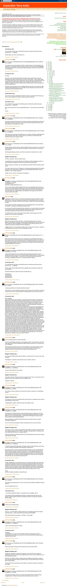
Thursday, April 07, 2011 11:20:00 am (12, 488)
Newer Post (3, 582)
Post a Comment (5, 580)
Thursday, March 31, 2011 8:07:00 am (12, 335)
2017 (49, 61)
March (50, 82)
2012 (49, 68)
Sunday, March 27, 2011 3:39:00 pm (12, 194)
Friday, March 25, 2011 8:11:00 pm (11, 71)
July (50, 77)
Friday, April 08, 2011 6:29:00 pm (11, 500)
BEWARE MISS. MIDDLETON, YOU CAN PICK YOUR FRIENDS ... (57, 96)
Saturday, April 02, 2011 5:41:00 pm (12, 372)
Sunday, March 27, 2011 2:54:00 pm (12, 175)
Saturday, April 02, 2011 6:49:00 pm (12, 394)
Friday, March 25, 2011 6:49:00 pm (11, 57)
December (51, 70)
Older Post (42, 582)
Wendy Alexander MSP (61, 23)
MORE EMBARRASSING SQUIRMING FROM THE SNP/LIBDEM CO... (56, 89)
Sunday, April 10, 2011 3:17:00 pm (11, 538)
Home (23, 582)
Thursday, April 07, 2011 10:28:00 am (12, 474)
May (50, 79)
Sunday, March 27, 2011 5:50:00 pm (12, 245)
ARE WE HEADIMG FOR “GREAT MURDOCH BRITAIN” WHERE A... (56, 98)
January (50, 103)
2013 (49, 67)
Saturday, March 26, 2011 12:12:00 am (12, 99)
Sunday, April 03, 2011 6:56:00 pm (11, 405)
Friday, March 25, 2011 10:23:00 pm (12, 91)
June (50, 78)
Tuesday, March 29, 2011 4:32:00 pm (12, 279)
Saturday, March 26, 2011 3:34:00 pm (12, 139)
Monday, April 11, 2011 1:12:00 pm (11, 578)
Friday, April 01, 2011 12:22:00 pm (11, 351)
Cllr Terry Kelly (8, 59)
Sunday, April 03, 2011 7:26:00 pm (11, 425)
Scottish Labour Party (61, 30)
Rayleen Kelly (63, 28)
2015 (49, 64)
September (51, 74)
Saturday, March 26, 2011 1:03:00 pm (12, 113)
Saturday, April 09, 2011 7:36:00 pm (12, 517)
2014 (49, 65)
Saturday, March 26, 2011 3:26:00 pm (12, 126)
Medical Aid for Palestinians (60, 18)
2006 (49, 110)
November (51, 72)
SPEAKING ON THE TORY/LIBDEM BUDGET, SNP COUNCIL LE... (56, 84)
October (50, 73)
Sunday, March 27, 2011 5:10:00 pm (12, 230)
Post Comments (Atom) (12, 585)
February (51, 102)
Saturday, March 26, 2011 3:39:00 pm (12, 154)
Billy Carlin (7, 196)
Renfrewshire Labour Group (60, 24)
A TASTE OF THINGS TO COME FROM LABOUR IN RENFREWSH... (57, 94)
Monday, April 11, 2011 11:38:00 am (12, 566)
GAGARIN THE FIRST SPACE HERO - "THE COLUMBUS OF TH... (57, 91)
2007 (49, 108)
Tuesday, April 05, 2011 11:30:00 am (12, 457)
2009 (49, 106)
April (50, 81)
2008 (49, 107)
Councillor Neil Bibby (62, 27)
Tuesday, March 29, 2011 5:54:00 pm (12, 293)
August (50, 76)
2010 (49, 104)
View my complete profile (61, 56)
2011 (49, 69)
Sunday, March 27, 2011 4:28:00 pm (12, 216)
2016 (49, 63)
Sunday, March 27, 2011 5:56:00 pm (12, 259)
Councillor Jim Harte (62, 29)
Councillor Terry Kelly (16, 5)
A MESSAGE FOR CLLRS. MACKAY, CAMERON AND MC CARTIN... (56, 101)
